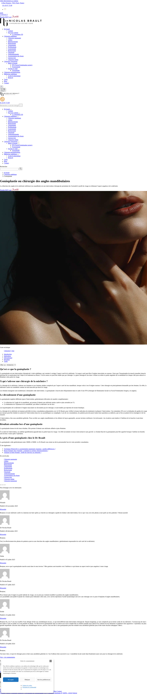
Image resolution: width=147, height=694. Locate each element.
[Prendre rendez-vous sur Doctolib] (2, 101)
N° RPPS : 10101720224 (69, 693)
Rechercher (3, 166)
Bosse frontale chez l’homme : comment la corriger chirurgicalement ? (26, 451)
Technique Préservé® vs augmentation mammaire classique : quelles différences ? (29, 449)
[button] (51, 661)
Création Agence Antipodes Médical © (12, 693)
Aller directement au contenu (9, 1)
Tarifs (6, 361)
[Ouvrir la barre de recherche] (1, 87)
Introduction (8, 354)
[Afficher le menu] (3, 90)
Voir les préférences (43, 680)
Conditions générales (54, 693)
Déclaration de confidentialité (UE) (36, 693)
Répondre (3, 509)
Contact (59, 691)
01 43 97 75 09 (7, 5)
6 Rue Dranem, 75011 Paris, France (12, 3)
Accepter (11, 680)
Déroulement (8, 358)
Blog (54, 691)
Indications (7, 356)
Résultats (7, 359)
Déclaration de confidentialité (29, 687)
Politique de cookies (27, 685)
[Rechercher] (21, 105)
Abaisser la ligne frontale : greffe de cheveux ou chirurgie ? (22, 452)
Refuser (27, 680)
